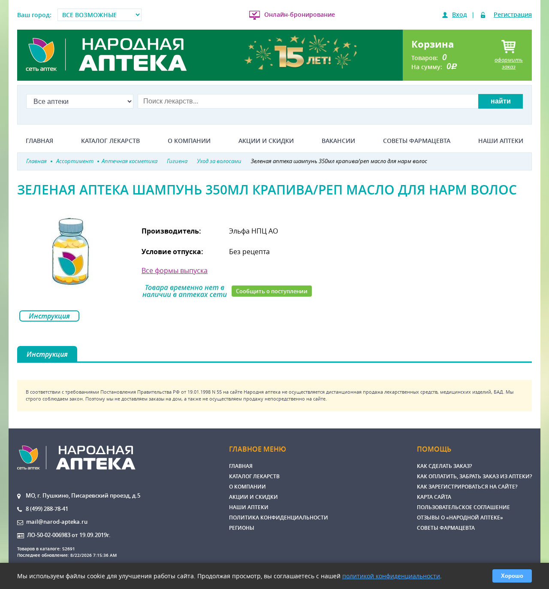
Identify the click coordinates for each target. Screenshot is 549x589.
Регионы (241, 527)
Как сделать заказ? (444, 466)
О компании (189, 141)
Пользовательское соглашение (463, 507)
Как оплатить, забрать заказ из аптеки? (474, 476)
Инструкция (49, 316)
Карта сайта (434, 497)
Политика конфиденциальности (278, 517)
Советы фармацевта (416, 141)
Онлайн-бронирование (299, 14)
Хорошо (512, 576)
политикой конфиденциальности (391, 576)
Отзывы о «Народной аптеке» (460, 517)
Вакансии (338, 141)
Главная (39, 141)
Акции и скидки (266, 141)
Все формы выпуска (175, 270)
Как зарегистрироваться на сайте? (467, 486)
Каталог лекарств (110, 141)
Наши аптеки (500, 141)
